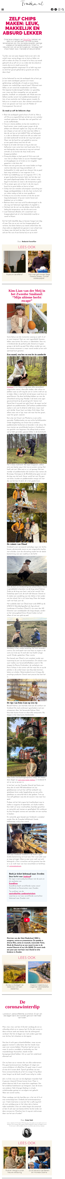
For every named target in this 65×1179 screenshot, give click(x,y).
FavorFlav (27, 39)
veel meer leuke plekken (26, 780)
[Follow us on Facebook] (52, 9)
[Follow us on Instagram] (56, 9)
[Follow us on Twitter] (59, 9)
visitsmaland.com (15, 866)
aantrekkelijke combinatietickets (22, 893)
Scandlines (13, 883)
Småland (10, 387)
